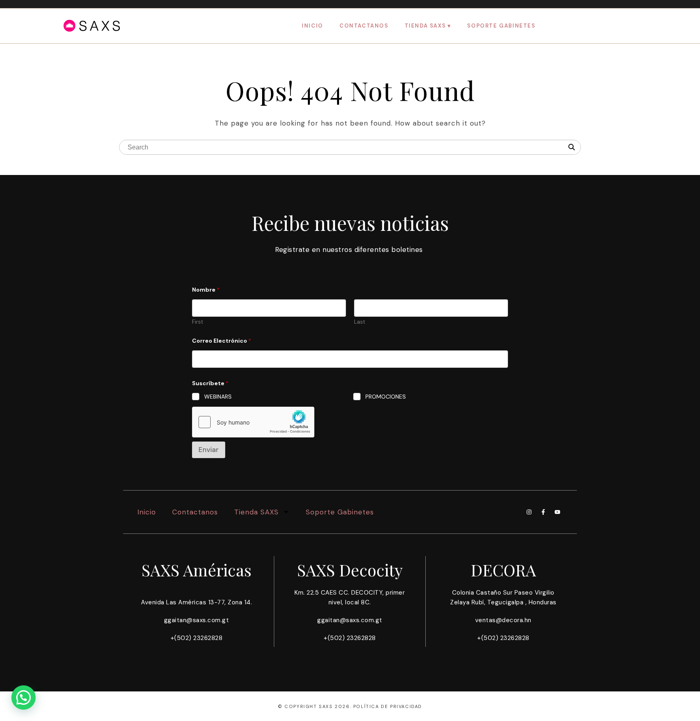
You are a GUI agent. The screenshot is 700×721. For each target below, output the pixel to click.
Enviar (208, 449)
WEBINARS (218, 396)
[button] (23, 697)
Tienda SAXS (425, 25)
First (197, 322)
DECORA (503, 569)
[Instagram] (529, 512)
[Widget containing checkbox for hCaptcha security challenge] (253, 422)
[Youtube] (557, 512)
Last (359, 322)
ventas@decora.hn (503, 620)
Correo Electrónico (221, 340)
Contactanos (363, 25)
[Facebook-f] (543, 512)
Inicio (312, 25)
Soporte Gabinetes (501, 25)
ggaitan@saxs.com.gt (196, 620)
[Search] (571, 147)
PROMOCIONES (385, 396)
